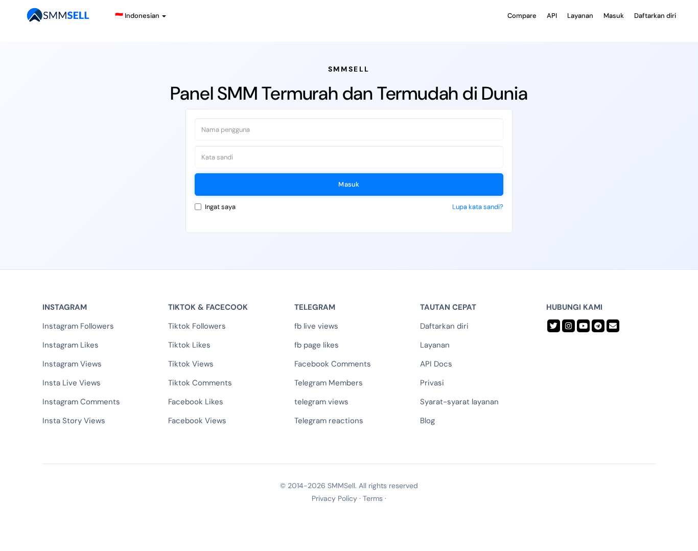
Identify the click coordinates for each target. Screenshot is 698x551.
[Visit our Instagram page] (568, 325)
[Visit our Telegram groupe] (598, 325)
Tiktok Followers (197, 326)
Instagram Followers (78, 326)
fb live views (316, 326)
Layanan (580, 15)
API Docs (436, 364)
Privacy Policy (334, 498)
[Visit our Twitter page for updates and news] (553, 325)
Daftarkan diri (655, 15)
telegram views (321, 402)
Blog (427, 421)
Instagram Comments (81, 402)
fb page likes (316, 345)
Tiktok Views (191, 364)
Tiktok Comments (200, 383)
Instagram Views (72, 364)
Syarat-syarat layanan (459, 402)
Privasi (432, 383)
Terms (373, 498)
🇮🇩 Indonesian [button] (138, 15)
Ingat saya (220, 206)
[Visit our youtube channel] (583, 325)
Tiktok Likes (189, 345)
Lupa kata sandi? (477, 206)
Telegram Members (328, 383)
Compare (522, 15)
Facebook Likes (195, 402)
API (552, 15)
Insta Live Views (71, 383)
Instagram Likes (70, 345)
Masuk (613, 15)
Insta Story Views (73, 421)
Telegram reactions (328, 421)
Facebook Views (197, 421)
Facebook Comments (332, 364)
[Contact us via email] (613, 325)
